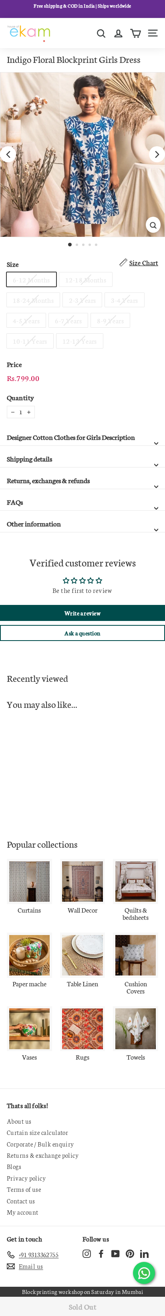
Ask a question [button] (82, 633)
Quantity (20, 397)
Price (14, 364)
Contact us (21, 1201)
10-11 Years (30, 340)
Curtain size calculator (37, 1132)
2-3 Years (82, 299)
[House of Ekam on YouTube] (115, 1253)
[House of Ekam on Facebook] (101, 1253)
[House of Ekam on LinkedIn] (144, 1253)
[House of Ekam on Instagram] (86, 1253)
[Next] (157, 154)
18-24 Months (33, 299)
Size (13, 263)
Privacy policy (26, 1178)
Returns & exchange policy (42, 1155)
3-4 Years (124, 299)
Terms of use (24, 1189)
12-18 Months (85, 279)
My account (22, 1212)
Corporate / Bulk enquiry (40, 1144)
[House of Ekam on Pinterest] (130, 1253)
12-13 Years (79, 340)
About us (19, 1121)
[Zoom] (153, 225)
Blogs (14, 1166)
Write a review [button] (82, 613)
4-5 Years (26, 320)
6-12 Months (31, 279)
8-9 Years (110, 320)
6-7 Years (68, 320)
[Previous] (8, 154)
